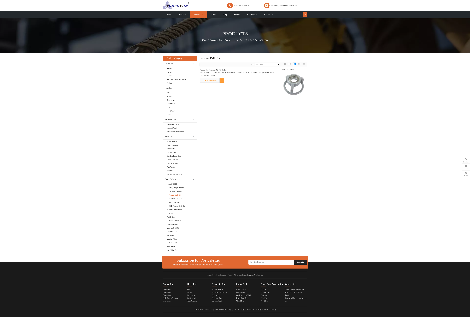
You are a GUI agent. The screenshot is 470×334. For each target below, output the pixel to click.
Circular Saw (171, 152)
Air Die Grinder (217, 289)
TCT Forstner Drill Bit (177, 206)
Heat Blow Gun (172, 163)
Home (209, 275)
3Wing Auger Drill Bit (176, 188)
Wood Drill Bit (172, 184)
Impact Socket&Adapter (175, 132)
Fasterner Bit (265, 292)
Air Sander (215, 295)
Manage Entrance (262, 309)
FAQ (234, 275)
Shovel (169, 68)
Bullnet (251, 309)
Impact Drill (171, 149)
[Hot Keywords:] (305, 14)
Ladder (169, 72)
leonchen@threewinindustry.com (284, 5)
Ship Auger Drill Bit (176, 202)
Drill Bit (264, 289)
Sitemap (273, 309)
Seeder (169, 76)
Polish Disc (171, 217)
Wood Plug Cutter (173, 250)
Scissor (169, 96)
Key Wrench (171, 111)
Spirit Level (171, 104)
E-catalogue (242, 275)
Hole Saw (170, 213)
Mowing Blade (172, 239)
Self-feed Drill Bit (175, 199)
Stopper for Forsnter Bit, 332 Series (213, 70)
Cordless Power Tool (174, 156)
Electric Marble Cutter (174, 174)
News (230, 275)
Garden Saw (167, 295)
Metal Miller (171, 235)
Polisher (169, 171)
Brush (169, 107)
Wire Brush (171, 246)
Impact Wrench (172, 128)
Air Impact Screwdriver (220, 292)
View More (166, 301)
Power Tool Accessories (173, 179)
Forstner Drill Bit (175, 195)
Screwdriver (171, 100)
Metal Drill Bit (172, 232)
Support (250, 275)
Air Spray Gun (217, 298)
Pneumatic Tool (170, 120)
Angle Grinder (172, 141)
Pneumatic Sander (173, 124)
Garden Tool (169, 64)
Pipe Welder (171, 167)
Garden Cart (167, 289)
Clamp (169, 115)
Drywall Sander (172, 160)
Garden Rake (167, 292)
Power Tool (169, 136)
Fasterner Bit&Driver (174, 210)
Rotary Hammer (172, 145)
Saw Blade (264, 301)
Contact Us (258, 275)
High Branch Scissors (170, 298)
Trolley (169, 83)
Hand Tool (168, 88)
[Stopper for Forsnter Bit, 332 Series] (293, 84)
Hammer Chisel (172, 224)
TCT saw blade (172, 243)
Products (223, 275)
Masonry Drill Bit (173, 228)
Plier (168, 93)
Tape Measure (192, 301)
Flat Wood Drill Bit (175, 191)
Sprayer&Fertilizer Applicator (177, 79)
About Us (216, 275)
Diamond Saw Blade (174, 221)
